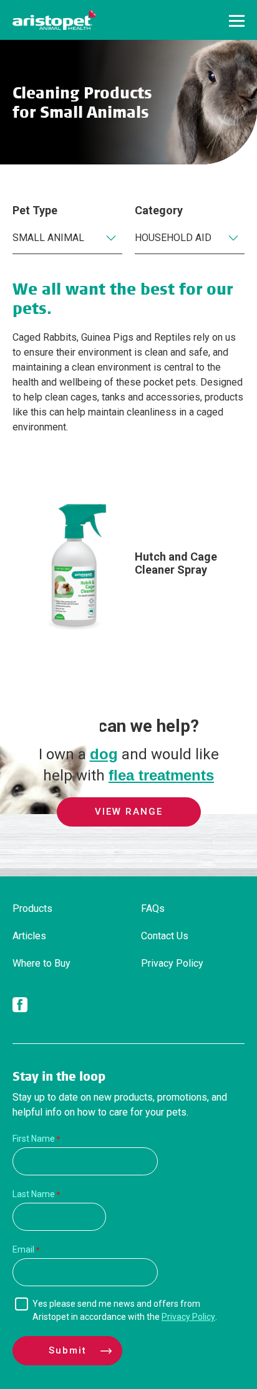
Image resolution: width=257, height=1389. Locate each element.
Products (32, 908)
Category (159, 210)
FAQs (153, 908)
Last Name (33, 1194)
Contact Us (164, 936)
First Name (33, 1139)
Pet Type (34, 210)
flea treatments (161, 775)
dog (104, 754)
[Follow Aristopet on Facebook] (19, 1007)
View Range (129, 811)
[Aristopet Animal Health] (54, 20)
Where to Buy (41, 963)
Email (23, 1249)
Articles (29, 936)
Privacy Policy (172, 963)
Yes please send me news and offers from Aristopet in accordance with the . (124, 1310)
